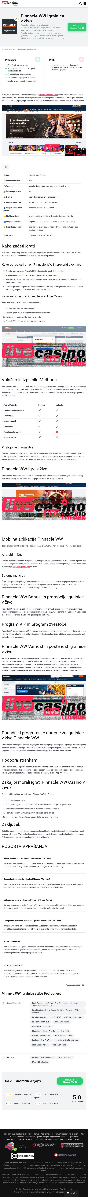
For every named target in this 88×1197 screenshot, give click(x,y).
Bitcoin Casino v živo (40, 1022)
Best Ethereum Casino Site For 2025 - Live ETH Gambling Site (57, 1017)
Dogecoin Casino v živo (41, 1026)
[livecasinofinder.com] (10, 3)
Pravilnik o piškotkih (69, 1137)
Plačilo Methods (47, 1134)
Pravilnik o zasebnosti (26, 1137)
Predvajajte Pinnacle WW (76, 27)
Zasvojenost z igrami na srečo (60, 1139)
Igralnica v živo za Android (43, 1057)
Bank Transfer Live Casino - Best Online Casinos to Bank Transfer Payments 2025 (55, 1004)
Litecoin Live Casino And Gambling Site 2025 (50, 1031)
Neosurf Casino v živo (41, 1036)
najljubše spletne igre (21, 567)
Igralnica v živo (9, 1134)
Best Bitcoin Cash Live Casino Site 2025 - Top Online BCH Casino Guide (55, 1011)
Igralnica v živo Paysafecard (67, 1040)
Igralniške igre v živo (24, 1134)
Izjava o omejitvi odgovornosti (48, 1137)
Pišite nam (77, 1139)
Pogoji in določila (40, 1139)
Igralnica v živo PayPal (41, 1040)
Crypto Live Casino (61, 1022)
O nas (83, 1134)
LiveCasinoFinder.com (8, 50)
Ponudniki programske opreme (67, 1134)
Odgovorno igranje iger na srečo (19, 1139)
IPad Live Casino (65, 1057)
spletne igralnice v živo (48, 95)
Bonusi (36, 1134)
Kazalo (13, 1137)
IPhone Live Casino (40, 1062)
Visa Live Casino (59, 1045)
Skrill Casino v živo (39, 1045)
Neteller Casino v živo (63, 1036)
